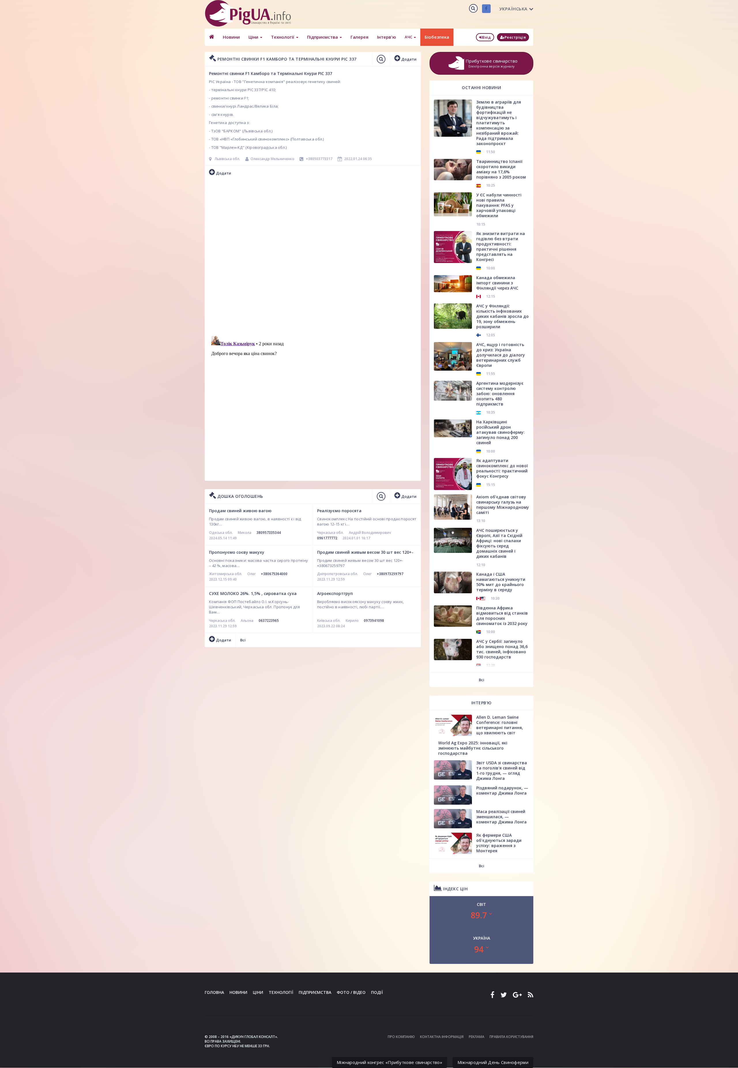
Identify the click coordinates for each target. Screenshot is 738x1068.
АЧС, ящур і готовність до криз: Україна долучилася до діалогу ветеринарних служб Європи (500, 355)
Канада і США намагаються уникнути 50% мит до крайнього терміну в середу (500, 581)
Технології (283, 37)
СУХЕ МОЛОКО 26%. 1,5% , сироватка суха (253, 593)
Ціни (253, 37)
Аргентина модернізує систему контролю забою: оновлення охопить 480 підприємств (500, 393)
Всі (243, 640)
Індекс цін (455, 888)
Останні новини (481, 87)
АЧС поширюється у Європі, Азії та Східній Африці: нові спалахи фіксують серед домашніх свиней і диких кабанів (499, 543)
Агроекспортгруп (335, 593)
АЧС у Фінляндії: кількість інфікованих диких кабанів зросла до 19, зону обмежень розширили (502, 316)
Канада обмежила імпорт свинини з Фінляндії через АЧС (497, 283)
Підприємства (323, 37)
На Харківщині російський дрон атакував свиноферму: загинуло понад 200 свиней (500, 432)
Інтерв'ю (386, 37)
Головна (214, 992)
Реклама (476, 1036)
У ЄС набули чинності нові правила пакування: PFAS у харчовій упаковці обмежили (499, 205)
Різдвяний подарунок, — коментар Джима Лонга (502, 790)
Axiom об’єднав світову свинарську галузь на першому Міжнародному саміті (502, 504)
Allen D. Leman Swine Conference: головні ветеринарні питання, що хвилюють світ (499, 724)
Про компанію (401, 1036)
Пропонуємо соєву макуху (236, 552)
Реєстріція (515, 37)
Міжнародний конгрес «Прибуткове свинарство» (389, 1062)
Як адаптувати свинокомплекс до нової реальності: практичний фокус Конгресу (502, 468)
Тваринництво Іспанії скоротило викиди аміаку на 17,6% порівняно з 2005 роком (501, 169)
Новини (231, 37)
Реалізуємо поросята (339, 510)
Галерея (359, 37)
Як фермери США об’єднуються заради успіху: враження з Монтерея (499, 842)
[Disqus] (312, 257)
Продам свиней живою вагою (240, 510)
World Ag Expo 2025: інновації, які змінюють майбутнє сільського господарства (472, 748)
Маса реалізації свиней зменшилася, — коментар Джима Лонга (501, 817)
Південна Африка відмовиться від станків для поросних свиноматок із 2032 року (502, 615)
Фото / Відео (351, 992)
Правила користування (511, 1036)
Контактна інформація (442, 1036)
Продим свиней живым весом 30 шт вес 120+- (365, 552)
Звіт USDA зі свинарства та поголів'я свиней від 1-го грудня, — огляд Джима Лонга (501, 770)
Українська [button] (513, 9)
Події (377, 992)
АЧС (409, 37)
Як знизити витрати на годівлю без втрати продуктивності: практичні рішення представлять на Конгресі (500, 246)
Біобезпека (437, 37)
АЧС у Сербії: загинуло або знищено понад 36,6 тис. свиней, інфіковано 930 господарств (502, 649)
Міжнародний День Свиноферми (493, 1062)
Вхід (486, 37)
